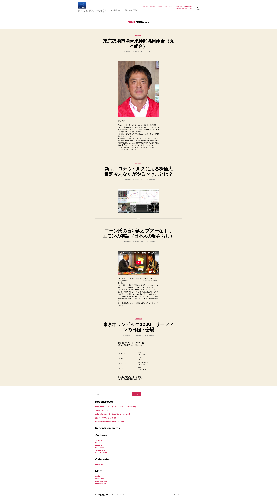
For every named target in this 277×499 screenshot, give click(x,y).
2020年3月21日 (139, 52)
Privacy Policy (188, 6)
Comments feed (101, 481)
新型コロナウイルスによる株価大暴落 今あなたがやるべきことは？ (138, 171)
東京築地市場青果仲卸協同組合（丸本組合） (138, 43)
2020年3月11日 (139, 241)
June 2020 (99, 440)
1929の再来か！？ (101, 410)
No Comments (151, 52)
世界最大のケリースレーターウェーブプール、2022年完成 (115, 407)
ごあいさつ (160, 6)
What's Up (138, 35)
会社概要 (145, 6)
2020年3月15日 (139, 179)
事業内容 (152, 6)
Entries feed (99, 479)
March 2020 (99, 448)
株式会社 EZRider (105, 495)
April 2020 (99, 445)
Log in (97, 476)
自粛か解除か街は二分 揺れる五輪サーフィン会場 (112, 414)
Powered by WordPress (119, 495)
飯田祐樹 (128, 52)
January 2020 (100, 450)
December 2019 (101, 453)
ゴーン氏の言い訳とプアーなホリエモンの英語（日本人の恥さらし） (138, 233)
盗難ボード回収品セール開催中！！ (107, 418)
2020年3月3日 (139, 335)
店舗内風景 (179, 6)
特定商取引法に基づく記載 (184, 8)
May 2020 (98, 443)
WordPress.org (100, 484)
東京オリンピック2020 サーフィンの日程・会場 (138, 326)
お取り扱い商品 (169, 6)
